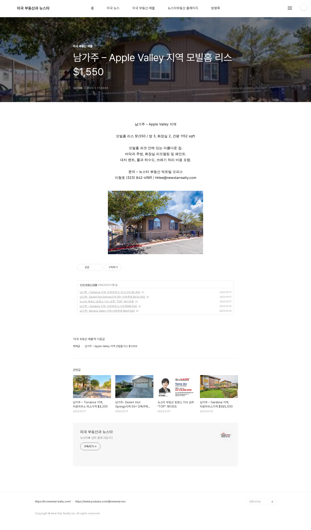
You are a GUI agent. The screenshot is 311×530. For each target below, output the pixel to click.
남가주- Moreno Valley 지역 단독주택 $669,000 (107, 310)
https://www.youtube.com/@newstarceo (100, 501)
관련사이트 (255, 501)
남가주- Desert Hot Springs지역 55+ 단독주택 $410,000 (112, 296)
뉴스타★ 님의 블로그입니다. (96, 437)
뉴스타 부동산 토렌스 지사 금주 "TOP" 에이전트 (107, 301)
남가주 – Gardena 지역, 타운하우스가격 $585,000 (108, 306)
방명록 (215, 8)
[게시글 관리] (98, 267)
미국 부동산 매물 (143, 8)
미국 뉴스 (113, 8)
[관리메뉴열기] (303, 7)
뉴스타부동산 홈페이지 (183, 8)
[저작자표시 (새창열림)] (123, 267)
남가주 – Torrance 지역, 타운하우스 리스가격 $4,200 (110, 292)
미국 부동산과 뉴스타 (33, 8)
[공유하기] (93, 267)
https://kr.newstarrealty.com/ (53, 501)
